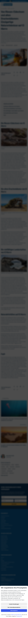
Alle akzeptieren (14, 610)
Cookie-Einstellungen (14, 604)
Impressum (19, 616)
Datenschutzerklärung (16, 614)
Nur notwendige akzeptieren (14, 607)
